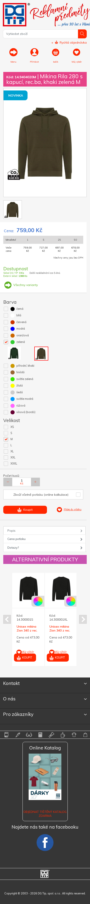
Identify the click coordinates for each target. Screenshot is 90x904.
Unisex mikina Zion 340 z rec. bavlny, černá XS (32, 630)
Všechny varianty (25, 285)
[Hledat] (82, 33)
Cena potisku (16, 539)
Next (83, 619)
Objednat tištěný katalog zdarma (45, 814)
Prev (7, 619)
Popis (11, 531)
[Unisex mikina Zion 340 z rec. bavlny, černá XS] (32, 589)
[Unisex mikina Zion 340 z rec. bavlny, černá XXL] (65, 589)
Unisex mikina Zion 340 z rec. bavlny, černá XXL (63, 632)
